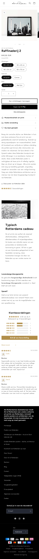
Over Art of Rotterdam (11, 458)
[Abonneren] (30, 511)
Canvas (17, 77)
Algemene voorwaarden (11, 494)
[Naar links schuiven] (15, 44)
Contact (6, 471)
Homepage (7, 426)
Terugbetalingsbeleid (11, 485)
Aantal (3, 90)
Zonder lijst (8, 85)
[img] (6, 351)
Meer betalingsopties (19, 112)
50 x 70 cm (20, 70)
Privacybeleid (8, 489)
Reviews (6, 462)
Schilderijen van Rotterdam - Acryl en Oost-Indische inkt (18, 436)
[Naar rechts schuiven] (24, 44)
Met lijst (19, 85)
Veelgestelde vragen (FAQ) (12, 476)
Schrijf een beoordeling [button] (19, 338)
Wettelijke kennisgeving (20, 554)
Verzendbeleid (22, 551)
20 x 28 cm (7, 65)
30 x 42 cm (20, 65)
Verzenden (7, 480)
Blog (5, 467)
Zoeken (6, 498)
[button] (4, 3)
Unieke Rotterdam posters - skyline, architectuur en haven (19, 443)
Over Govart (8, 453)
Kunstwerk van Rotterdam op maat (15, 449)
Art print (6, 77)
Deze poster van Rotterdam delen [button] (14, 184)
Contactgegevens (32, 551)
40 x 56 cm (7, 70)
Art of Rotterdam (18, 546)
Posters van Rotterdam (11, 430)
